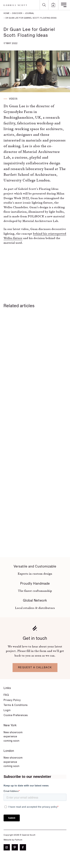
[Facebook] (24, 847)
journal (29, 13)
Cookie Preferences (16, 715)
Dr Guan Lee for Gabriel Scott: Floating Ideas (31, 18)
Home (7, 13)
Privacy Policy (12, 700)
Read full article (22, 430)
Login (7, 710)
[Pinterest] (16, 847)
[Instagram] (8, 847)
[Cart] (53, 5)
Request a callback (35, 667)
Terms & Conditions (16, 705)
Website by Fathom (13, 840)
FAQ (6, 695)
